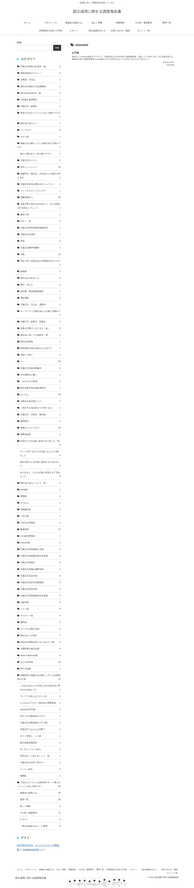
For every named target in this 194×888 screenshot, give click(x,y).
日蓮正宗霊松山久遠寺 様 (40, 66)
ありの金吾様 (40, 662)
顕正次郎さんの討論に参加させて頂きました (40, 464)
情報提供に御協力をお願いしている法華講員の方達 (39, 677)
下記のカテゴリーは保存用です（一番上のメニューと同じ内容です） (39, 784)
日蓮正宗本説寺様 (40, 576)
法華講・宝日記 (40, 79)
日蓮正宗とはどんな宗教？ (40, 729)
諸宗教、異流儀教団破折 (40, 291)
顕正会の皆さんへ (40, 123)
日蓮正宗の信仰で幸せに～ (40, 762)
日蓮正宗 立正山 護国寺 (40, 304)
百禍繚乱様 (40, 509)
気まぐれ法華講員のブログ (40, 716)
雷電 (40, 241)
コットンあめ (40, 769)
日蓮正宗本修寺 (40, 562)
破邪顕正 (40, 421)
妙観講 (40, 271)
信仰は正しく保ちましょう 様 (40, 756)
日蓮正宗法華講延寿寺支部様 (40, 595)
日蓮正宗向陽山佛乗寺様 (40, 569)
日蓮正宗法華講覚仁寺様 (40, 549)
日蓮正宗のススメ (40, 160)
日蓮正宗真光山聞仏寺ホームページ (40, 184)
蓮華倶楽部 (40, 434)
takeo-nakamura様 (40, 655)
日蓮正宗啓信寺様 (40, 589)
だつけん (40, 503)
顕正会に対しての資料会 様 (40, 335)
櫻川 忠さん (40, 284)
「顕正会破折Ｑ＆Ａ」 (149, 869)
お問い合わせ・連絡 (169, 869)
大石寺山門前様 (40, 522)
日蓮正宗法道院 (40, 234)
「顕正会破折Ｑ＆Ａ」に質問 (40, 826)
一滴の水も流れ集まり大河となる (40, 408)
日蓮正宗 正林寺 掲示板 (40, 414)
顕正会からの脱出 (40, 635)
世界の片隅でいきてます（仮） (40, 328)
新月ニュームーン (40, 167)
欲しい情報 (40, 806)
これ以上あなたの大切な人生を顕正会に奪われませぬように (40, 687)
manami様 (40, 542)
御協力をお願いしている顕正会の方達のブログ (39, 145)
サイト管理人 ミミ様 (40, 736)
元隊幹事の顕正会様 (40, 648)
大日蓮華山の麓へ (40, 374)
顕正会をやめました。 (40, 278)
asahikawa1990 (31, 849)
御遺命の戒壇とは (40, 793)
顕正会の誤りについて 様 (40, 483)
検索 (19, 42)
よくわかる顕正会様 (40, 629)
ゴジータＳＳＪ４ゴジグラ (40, 190)
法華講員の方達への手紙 (117, 869)
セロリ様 (40, 136)
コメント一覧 (171, 873)
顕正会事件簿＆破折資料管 (40, 388)
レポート (40, 819)
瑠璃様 (40, 776)
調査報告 (72, 869)
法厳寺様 (40, 602)
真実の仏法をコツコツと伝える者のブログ (40, 115)
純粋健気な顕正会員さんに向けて (40, 348)
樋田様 (40, 622)
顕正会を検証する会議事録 (40, 86)
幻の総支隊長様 (40, 536)
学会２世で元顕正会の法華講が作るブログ (40, 263)
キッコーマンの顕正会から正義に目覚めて (40, 313)
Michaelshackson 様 (40, 93)
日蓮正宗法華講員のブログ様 (40, 722)
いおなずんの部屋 (40, 381)
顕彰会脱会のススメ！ (40, 73)
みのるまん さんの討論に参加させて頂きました (40, 474)
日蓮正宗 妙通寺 (40, 106)
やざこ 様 (40, 221)
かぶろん (40, 394)
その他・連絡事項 (40, 812)
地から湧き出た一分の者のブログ (40, 153)
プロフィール (30, 869)
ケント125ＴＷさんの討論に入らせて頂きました (40, 453)
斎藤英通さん (40, 197)
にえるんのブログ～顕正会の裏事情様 (40, 703)
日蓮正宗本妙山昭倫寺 (40, 368)
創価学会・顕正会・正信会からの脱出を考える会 (39, 175)
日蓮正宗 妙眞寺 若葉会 (40, 321)
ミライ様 (40, 609)
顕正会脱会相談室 (40, 742)
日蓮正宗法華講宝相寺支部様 (40, 556)
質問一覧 (40, 799)
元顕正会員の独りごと (40, 401)
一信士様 (40, 516)
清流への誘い (40, 355)
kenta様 (40, 489)
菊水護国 (40, 298)
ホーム (19, 869)
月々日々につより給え (40, 749)
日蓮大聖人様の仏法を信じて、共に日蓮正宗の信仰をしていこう (39, 206)
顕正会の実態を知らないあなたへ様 (40, 642)
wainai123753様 (40, 709)
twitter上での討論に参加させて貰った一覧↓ (39, 443)
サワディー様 (40, 615)
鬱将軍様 (40, 529)
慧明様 (40, 496)
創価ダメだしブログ (40, 427)
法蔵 (40, 254)
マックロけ (40, 130)
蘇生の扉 (40, 214)
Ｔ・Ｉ (40, 361)
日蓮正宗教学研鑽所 (40, 247)
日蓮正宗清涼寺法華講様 (40, 582)
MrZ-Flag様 (40, 668)
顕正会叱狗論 (40, 341)
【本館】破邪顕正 (40, 99)
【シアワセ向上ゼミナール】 (40, 696)
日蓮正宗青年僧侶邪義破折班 (40, 227)
